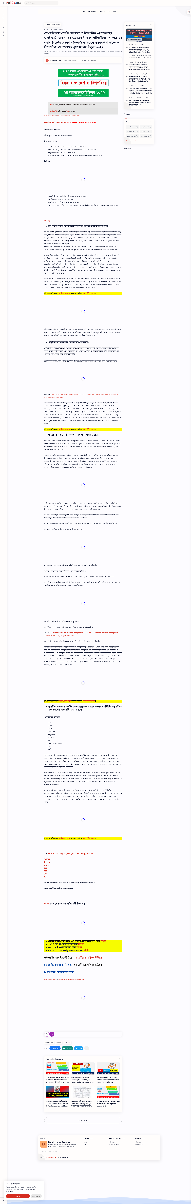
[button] (55, 1048)
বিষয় (67, 111)
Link (86, 950)
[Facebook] (43, 1152)
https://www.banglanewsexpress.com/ (68, 116)
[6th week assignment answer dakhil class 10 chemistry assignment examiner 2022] (108, 1092)
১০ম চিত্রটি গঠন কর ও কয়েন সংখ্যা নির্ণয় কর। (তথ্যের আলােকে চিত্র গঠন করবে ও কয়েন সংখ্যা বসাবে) (108, 1080)
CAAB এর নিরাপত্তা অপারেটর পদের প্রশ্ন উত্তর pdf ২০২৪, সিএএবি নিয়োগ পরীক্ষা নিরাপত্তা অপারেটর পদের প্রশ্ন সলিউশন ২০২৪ (140, 91)
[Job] (84, 11)
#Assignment (49, 1042)
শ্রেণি (51, 105)
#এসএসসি (59, 1042)
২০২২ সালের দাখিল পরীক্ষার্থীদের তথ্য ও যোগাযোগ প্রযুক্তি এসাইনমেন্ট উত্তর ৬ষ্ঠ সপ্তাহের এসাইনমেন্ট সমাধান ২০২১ (57, 1080)
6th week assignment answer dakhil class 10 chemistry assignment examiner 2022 (108, 1103)
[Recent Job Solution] (142, 44)
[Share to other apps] (86, 1048)
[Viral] (114, 11)
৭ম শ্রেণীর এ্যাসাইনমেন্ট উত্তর (88, 958)
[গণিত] (109, 11)
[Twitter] (49, 1152)
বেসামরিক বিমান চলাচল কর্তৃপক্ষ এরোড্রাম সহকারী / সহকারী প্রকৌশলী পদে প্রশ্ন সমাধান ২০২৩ (140, 102)
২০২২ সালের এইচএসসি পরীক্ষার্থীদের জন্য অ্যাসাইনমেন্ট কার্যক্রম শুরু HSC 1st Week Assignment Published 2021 (57, 1103)
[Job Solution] (92, 11)
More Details (36, 1196)
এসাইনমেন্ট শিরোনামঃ (55, 123)
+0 (52, 1034)
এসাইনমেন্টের (54, 111)
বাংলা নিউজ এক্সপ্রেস (50, 116)
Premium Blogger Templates (84, 1157)
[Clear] (56, 3)
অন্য (46, 904)
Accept (18, 1196)
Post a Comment (83, 1120)
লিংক (103, 941)
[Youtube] (55, 1152)
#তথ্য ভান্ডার (67, 1042)
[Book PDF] (102, 11)
